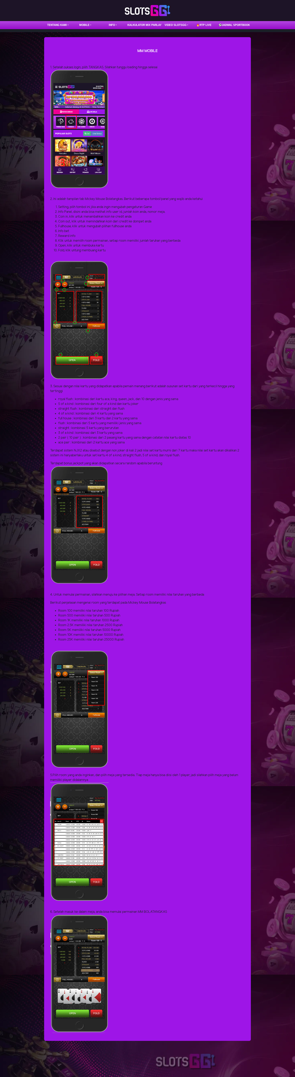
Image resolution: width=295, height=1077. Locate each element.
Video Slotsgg (175, 24)
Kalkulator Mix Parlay (144, 24)
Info (112, 24)
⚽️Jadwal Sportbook (234, 24)
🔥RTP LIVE (204, 24)
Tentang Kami (57, 24)
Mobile (84, 24)
